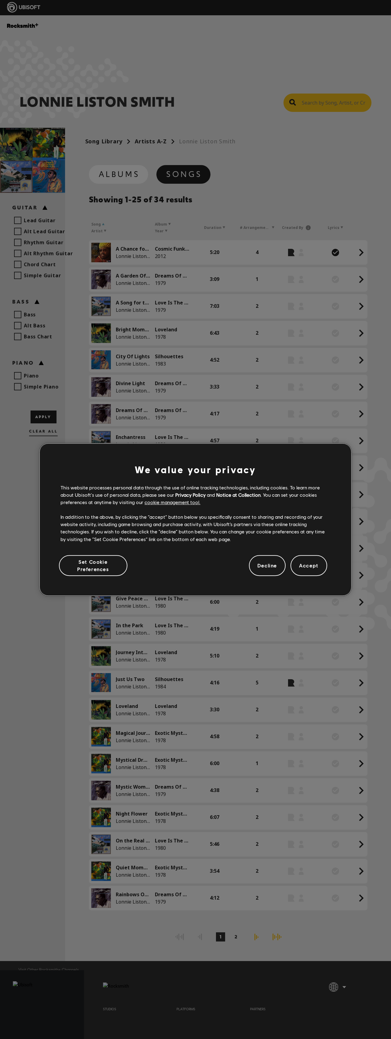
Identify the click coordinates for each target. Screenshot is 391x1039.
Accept (309, 565)
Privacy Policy (190, 495)
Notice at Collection (238, 495)
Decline (267, 565)
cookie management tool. (172, 502)
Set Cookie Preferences (93, 565)
